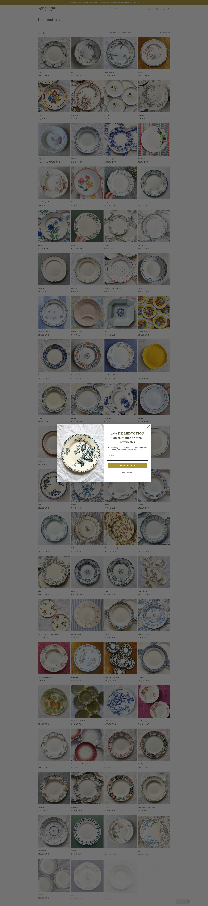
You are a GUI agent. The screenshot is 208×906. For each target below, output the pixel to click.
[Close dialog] (148, 426)
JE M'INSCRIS (127, 465)
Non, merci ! (127, 473)
